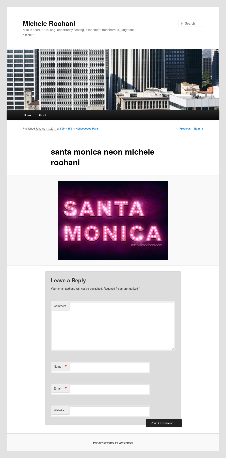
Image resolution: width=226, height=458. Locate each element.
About (42, 115)
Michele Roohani (49, 23)
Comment (60, 306)
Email (60, 388)
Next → (198, 128)
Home (27, 115)
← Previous (183, 128)
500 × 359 (66, 128)
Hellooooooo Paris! (88, 128)
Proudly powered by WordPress (113, 442)
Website (59, 410)
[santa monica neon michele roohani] (113, 220)
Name (60, 366)
